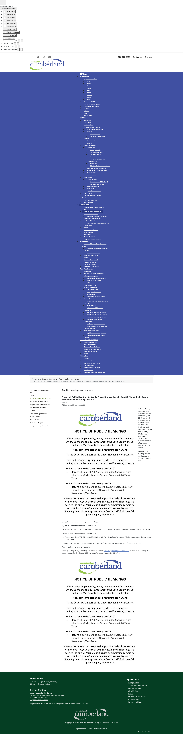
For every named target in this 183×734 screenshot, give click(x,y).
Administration (133, 691)
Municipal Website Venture (97, 729)
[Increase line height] (19, 46)
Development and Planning (137, 696)
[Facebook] (32, 57)
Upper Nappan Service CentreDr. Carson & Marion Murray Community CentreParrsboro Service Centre (47, 695)
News (32, 395)
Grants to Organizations (38, 414)
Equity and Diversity (37, 408)
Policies (130, 694)
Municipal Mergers (36, 423)
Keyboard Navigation (8, 8)
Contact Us (137, 57)
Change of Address (135, 702)
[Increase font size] (18, 43)
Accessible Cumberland (38, 401)
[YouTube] (49, 57)
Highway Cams (133, 699)
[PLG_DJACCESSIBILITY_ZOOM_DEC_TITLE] (19, 41)
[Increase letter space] (21, 49)
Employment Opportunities (40, 405)
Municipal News (133, 683)
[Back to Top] (179, 727)
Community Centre (134, 688)
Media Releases (35, 417)
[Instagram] (43, 57)
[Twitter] (38, 57)
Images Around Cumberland (40, 426)
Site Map (148, 57)
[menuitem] (83, 74)
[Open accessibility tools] (3, 2)
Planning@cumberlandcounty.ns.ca (116, 551)
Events (32, 411)
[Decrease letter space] (18, 49)
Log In (140, 731)
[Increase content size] (22, 41)
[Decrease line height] (16, 46)
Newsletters (34, 420)
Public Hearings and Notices (40, 398)
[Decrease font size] (15, 43)
